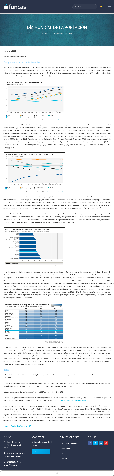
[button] (75, 7)
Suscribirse (39, 452)
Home (44, 33)
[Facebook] (90, 443)
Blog (62, 453)
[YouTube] (106, 443)
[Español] (102, 7)
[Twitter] (95, 443)
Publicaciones (66, 448)
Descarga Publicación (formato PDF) (17, 426)
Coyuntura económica (69, 443)
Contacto (64, 458)
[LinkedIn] (101, 443)
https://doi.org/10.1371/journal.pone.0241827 (69, 400)
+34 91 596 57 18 (12, 462)
